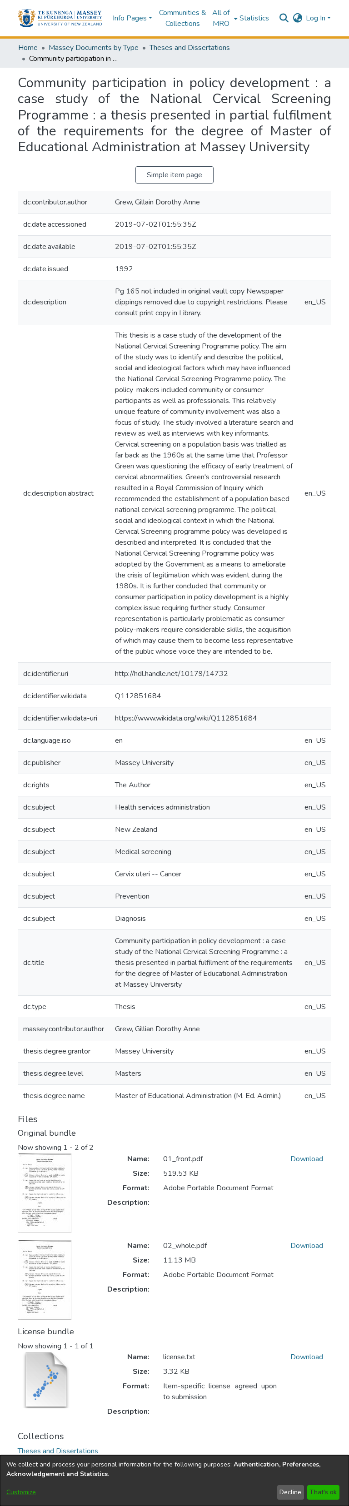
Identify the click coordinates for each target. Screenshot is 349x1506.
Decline (290, 1492)
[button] (60, 18)
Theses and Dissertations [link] (190, 48)
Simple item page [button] (174, 175)
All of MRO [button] (220, 18)
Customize (21, 1492)
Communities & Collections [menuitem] (182, 18)
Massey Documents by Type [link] (94, 48)
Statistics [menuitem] (254, 18)
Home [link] (28, 48)
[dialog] (174, 1480)
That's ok (323, 1492)
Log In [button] (316, 18)
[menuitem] (224, 18)
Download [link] (306, 1159)
